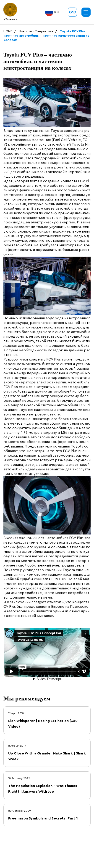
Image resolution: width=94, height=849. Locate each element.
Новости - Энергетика (36, 31)
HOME (7, 31)
